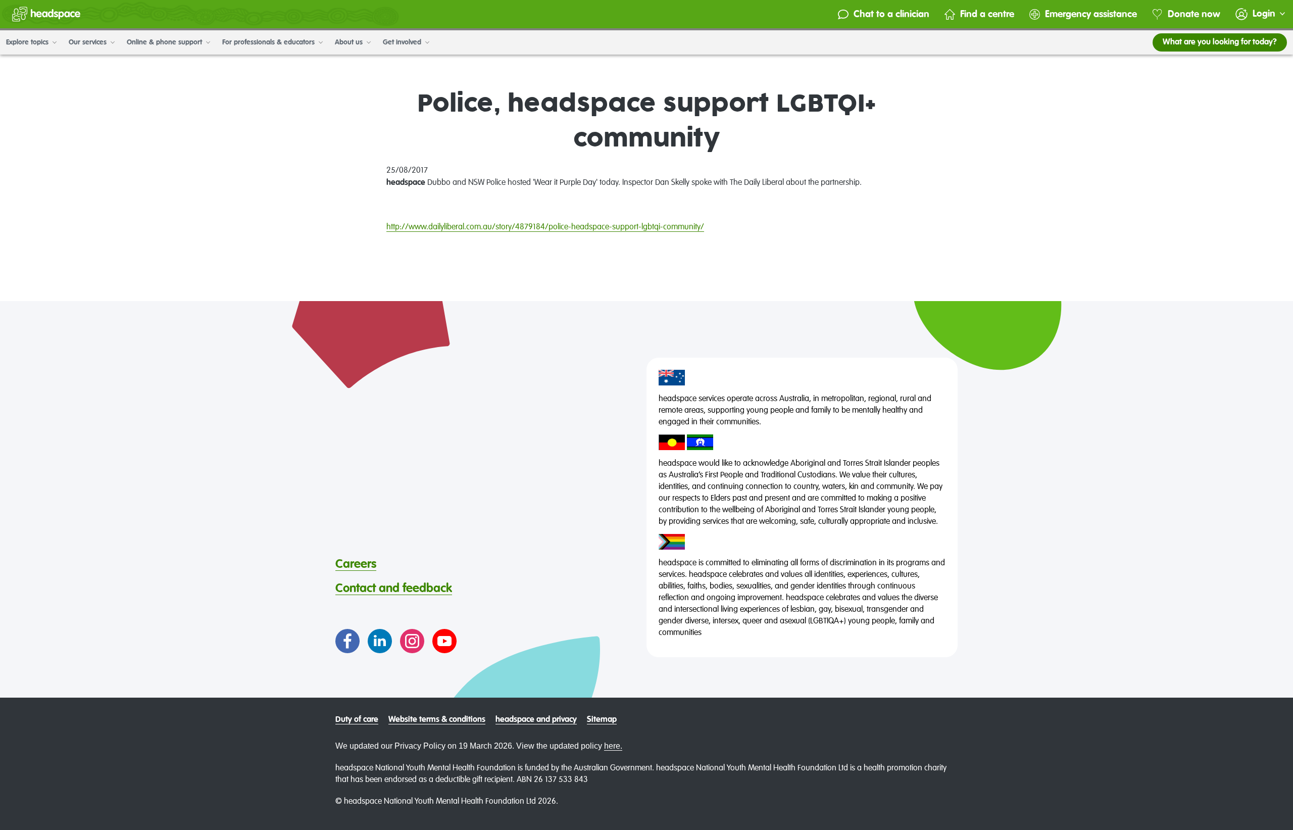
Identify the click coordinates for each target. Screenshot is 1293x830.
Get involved (403, 42)
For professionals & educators (269, 42)
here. (613, 746)
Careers (355, 564)
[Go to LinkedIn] (380, 641)
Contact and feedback (393, 588)
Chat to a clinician (891, 14)
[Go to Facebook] (347, 641)
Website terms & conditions (436, 720)
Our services (89, 42)
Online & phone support (165, 42)
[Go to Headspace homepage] (46, 14)
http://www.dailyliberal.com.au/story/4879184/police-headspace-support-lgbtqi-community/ (545, 227)
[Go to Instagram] (412, 641)
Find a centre (987, 14)
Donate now (1194, 14)
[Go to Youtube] (444, 641)
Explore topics (28, 42)
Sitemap (602, 720)
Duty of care (356, 720)
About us (350, 42)
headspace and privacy (536, 720)
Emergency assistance (1091, 14)
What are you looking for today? (1220, 42)
